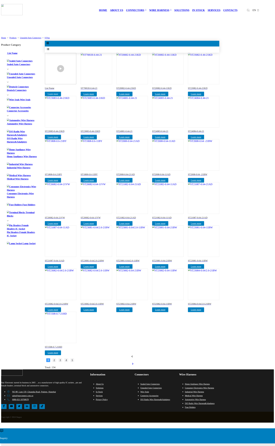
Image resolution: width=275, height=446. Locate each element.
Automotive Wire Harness (195, 400)
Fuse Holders (190, 407)
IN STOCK (198, 10)
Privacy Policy (102, 400)
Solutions (99, 388)
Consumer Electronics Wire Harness (199, 388)
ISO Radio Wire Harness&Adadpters (155, 400)
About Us (100, 384)
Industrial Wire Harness (194, 392)
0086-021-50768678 (20, 400)
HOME (103, 10)
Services (99, 396)
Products (12, 38)
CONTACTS (230, 10)
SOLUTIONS (181, 10)
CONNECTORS (135, 10)
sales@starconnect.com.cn (22, 396)
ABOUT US (116, 10)
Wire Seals (144, 392)
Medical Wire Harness (194, 396)
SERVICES (214, 10)
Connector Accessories (149, 396)
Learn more (89, 94)
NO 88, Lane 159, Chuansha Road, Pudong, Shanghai (34, 392)
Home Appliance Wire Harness (197, 384)
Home (3, 38)
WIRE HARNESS (159, 10)
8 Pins (47, 38)
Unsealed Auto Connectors (30, 38)
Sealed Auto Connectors (150, 384)
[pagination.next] (132, 363)
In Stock (99, 392)
